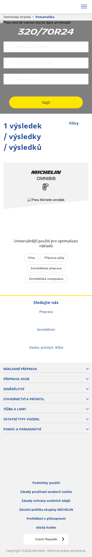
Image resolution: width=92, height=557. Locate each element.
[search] (73, 6)
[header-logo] (21, 6)
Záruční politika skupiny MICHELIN (46, 509)
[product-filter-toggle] (85, 123)
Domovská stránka (17, 17)
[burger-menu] (83, 6)
